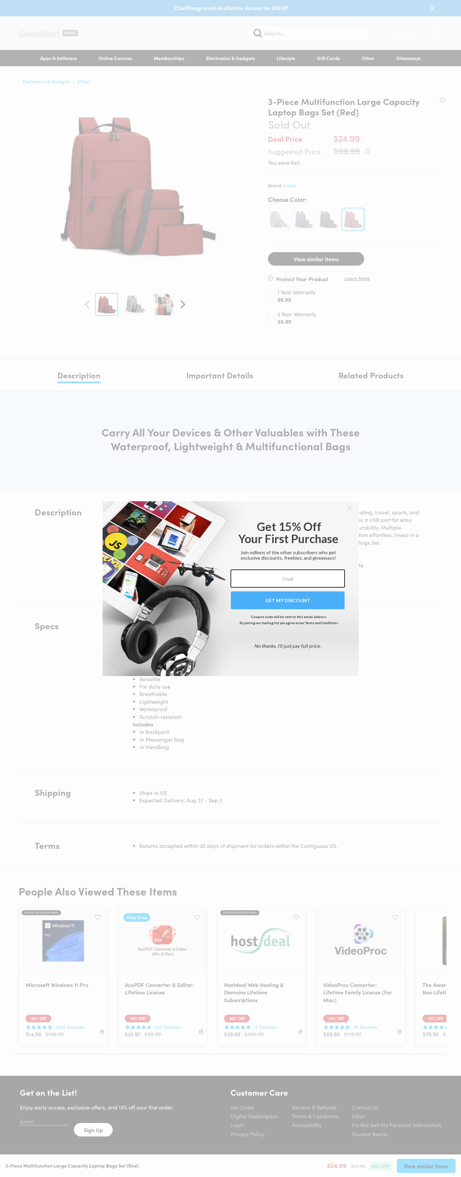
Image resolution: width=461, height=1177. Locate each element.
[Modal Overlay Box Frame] (230, 588)
